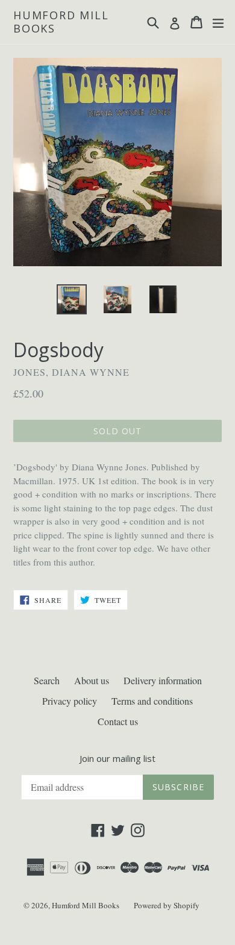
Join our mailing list (117, 758)
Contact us (118, 721)
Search (47, 680)
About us (91, 680)
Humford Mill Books (61, 22)
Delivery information (163, 680)
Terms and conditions (152, 700)
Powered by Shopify (166, 905)
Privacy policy (69, 700)
